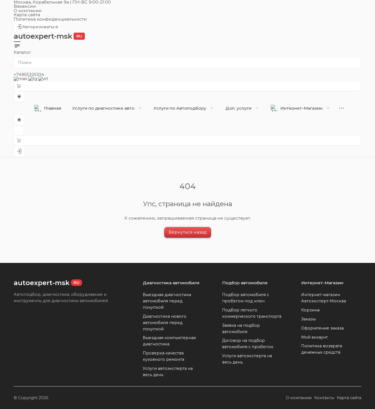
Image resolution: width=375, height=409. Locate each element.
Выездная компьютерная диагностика (169, 340)
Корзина (310, 310)
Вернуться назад (188, 232)
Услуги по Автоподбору (179, 108)
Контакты (324, 397)
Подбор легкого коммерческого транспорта (251, 313)
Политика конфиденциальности (50, 19)
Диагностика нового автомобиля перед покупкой (164, 322)
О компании (28, 10)
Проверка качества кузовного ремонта (163, 356)
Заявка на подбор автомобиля (241, 328)
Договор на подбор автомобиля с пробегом (247, 343)
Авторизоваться (37, 28)
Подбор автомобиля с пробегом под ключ (245, 297)
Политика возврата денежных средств (321, 349)
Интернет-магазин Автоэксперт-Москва (323, 297)
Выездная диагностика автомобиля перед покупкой (167, 301)
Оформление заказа (322, 328)
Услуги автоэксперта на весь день (168, 371)
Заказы (308, 319)
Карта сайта (27, 14)
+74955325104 (29, 74)
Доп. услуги (238, 108)
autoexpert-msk (48, 36)
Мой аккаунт (314, 337)
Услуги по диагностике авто (103, 108)
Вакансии (25, 6)
